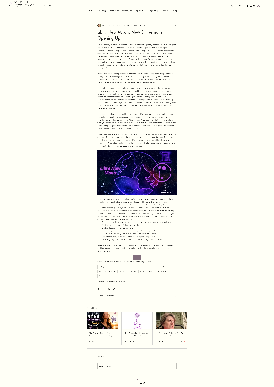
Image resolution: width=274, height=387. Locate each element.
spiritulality (162, 267)
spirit (112, 276)
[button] (185, 11)
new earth (112, 271)
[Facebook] (247, 6)
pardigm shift (162, 271)
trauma (126, 267)
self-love (133, 271)
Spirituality (139, 11)
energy (109, 267)
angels (118, 267)
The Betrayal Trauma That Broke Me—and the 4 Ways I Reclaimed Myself (101, 334)
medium (142, 267)
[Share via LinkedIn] (109, 289)
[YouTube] (251, 6)
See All (185, 308)
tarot (119, 276)
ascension (102, 271)
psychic (152, 271)
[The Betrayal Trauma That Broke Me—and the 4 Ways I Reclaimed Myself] (102, 320)
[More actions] (175, 25)
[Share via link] (114, 289)
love (134, 267)
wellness (143, 271)
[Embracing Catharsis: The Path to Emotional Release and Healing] (171, 320)
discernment (103, 276)
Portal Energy (101, 11)
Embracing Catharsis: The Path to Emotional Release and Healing (171, 334)
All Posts (89, 11)
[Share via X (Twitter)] (104, 289)
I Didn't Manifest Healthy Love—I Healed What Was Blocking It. (136, 334)
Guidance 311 (22, 1)
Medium (165, 11)
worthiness (152, 267)
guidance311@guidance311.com (232, 6)
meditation (123, 271)
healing (101, 267)
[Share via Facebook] (98, 289)
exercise (127, 276)
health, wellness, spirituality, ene (121, 11)
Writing (174, 11)
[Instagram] (254, 6)
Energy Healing (153, 11)
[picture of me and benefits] (137, 320)
